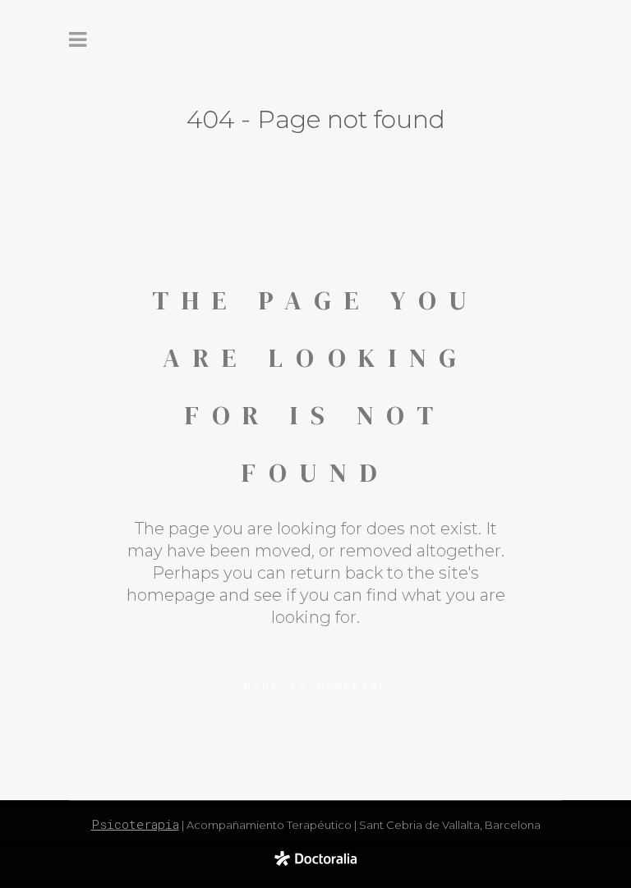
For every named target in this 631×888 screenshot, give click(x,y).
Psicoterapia (135, 824)
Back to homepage (316, 686)
